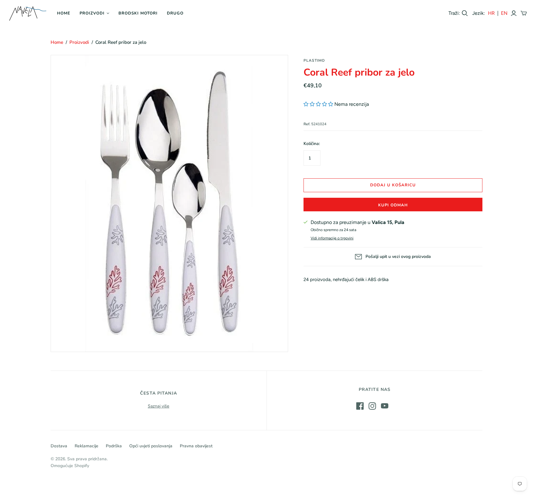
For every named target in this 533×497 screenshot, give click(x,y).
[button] (318, 104)
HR (491, 13)
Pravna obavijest (196, 446)
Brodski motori (138, 13)
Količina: (312, 144)
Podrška (114, 446)
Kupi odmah (393, 205)
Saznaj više (158, 406)
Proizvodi (92, 13)
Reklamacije (86, 446)
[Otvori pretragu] (465, 13)
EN (504, 13)
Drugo (175, 13)
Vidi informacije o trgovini (332, 238)
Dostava (59, 446)
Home (63, 13)
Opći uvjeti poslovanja (150, 446)
